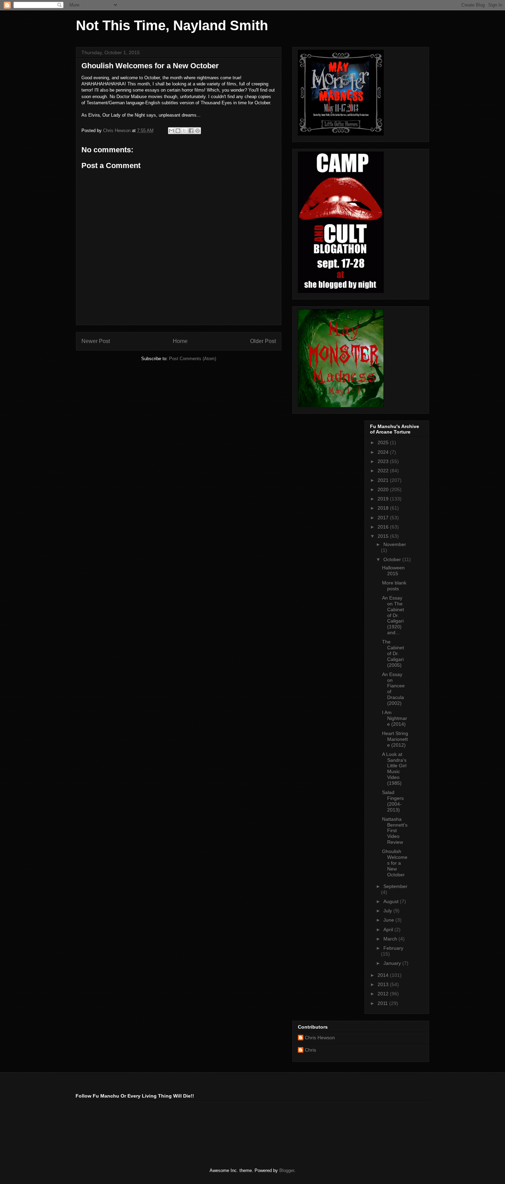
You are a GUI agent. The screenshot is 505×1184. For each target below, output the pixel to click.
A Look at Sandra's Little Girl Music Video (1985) (394, 768)
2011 (383, 1003)
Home (180, 341)
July (388, 910)
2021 (384, 480)
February (393, 948)
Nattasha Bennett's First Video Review (394, 830)
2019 (384, 498)
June (389, 920)
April (388, 929)
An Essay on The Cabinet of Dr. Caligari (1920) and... (393, 615)
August (391, 901)
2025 (384, 442)
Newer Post (95, 341)
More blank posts (394, 585)
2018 (384, 508)
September (395, 886)
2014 (384, 975)
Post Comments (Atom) (192, 358)
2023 (384, 461)
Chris (310, 1050)
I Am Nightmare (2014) (394, 718)
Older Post (263, 341)
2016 (384, 527)
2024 (384, 452)
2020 (384, 489)
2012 (384, 993)
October (392, 559)
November (394, 544)
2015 (384, 536)
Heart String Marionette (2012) (395, 739)
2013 (384, 984)
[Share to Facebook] (191, 130)
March (391, 939)
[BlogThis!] (178, 130)
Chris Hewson (320, 1037)
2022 (384, 470)
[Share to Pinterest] (197, 130)
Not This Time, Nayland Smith (172, 25)
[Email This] (171, 130)
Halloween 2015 (393, 570)
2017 (384, 517)
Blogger (286, 1170)
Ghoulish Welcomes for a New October (394, 863)
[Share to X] (184, 130)
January (392, 963)
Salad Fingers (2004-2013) (393, 801)
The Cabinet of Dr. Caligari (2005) (393, 653)
